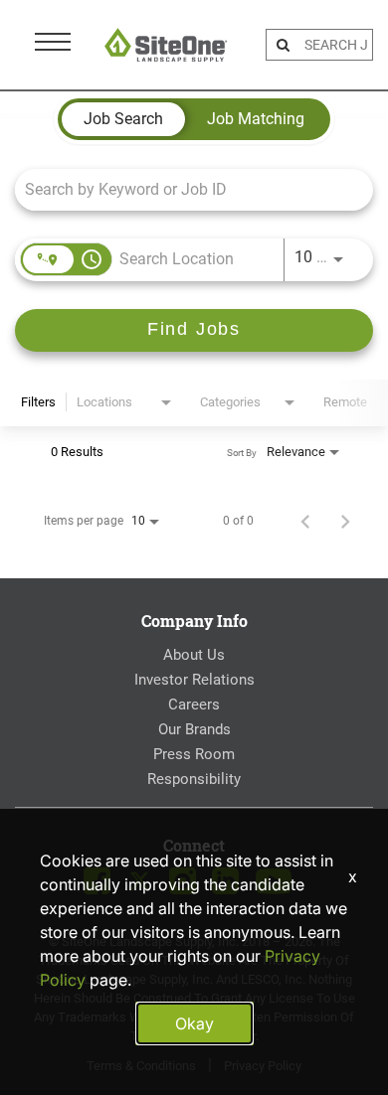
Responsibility (194, 779)
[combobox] (184, 189)
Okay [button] (194, 1023)
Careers (194, 704)
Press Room (194, 754)
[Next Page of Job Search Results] (345, 521)
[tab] (123, 119)
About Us (194, 655)
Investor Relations (194, 680)
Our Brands (194, 729)
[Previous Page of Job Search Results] (305, 521)
